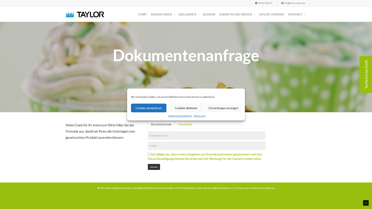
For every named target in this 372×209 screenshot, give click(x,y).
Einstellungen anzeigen (223, 108)
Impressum (200, 115)
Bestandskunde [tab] (161, 124)
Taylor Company (271, 14)
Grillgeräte (187, 14)
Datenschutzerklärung (180, 115)
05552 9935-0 (264, 3)
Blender (209, 14)
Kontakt (295, 14)
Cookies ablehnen (186, 108)
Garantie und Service (235, 14)
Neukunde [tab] (185, 124)
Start (142, 14)
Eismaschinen (161, 14)
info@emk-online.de (294, 3)
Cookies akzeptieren (149, 108)
